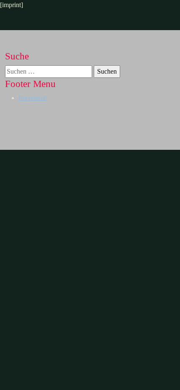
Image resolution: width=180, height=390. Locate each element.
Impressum (32, 97)
